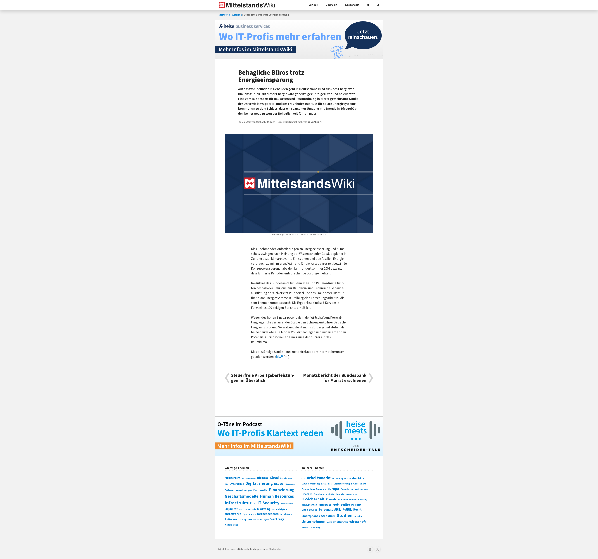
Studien (345, 515)
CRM (226, 484)
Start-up (242, 519)
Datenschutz (326, 484)
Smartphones (310, 516)
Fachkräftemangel (359, 489)
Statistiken (328, 516)
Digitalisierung (259, 483)
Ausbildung (337, 478)
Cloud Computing (310, 483)
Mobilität (356, 505)
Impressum (260, 549)
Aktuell (313, 5)
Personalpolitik (330, 509)
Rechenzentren (268, 514)
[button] (378, 5)
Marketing (264, 509)
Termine (358, 516)
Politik (347, 509)
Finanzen (306, 494)
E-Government (234, 490)
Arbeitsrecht (232, 478)
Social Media (286, 514)
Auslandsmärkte (354, 478)
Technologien (263, 520)
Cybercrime (237, 484)
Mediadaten (275, 549)
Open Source (249, 514)
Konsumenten (287, 504)
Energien (248, 490)
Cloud (274, 477)
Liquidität (231, 509)
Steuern (252, 519)
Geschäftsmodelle (242, 496)
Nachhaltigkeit (279, 509)
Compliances (286, 478)
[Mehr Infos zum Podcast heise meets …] (299, 436)
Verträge (277, 519)
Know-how (333, 499)
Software (231, 519)
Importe (340, 494)
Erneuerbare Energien (313, 489)
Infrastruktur (238, 503)
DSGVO (278, 484)
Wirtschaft (357, 521)
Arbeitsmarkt (319, 478)
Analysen (237, 14)
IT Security (268, 503)
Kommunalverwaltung (354, 499)
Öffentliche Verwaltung (310, 527)
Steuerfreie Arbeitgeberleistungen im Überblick (262, 378)
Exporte (344, 489)
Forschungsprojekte (324, 494)
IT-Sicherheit (313, 499)
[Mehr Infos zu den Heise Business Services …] (299, 39)
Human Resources (277, 496)
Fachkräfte (260, 490)
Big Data (262, 478)
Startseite (224, 14)
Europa (333, 488)
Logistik (252, 509)
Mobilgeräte (341, 504)
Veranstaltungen (337, 522)
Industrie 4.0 (351, 494)
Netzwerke (233, 514)
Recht (357, 509)
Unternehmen (313, 521)
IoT (254, 503)
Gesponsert (352, 5)
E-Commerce (290, 484)
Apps (303, 478)
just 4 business (228, 549)
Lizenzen (243, 509)
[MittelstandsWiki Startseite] (246, 5)
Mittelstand (324, 505)
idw (278, 356)
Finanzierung (281, 490)
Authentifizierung (249, 478)
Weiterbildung (231, 525)
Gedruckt (331, 5)
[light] (368, 5)
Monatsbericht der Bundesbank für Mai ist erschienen (334, 378)
